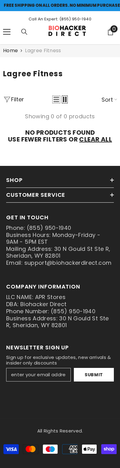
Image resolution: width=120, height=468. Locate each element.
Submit (94, 375)
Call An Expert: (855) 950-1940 (60, 19)
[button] (56, 99)
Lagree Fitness (43, 50)
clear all (95, 139)
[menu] (6, 32)
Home (10, 50)
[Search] (24, 32)
